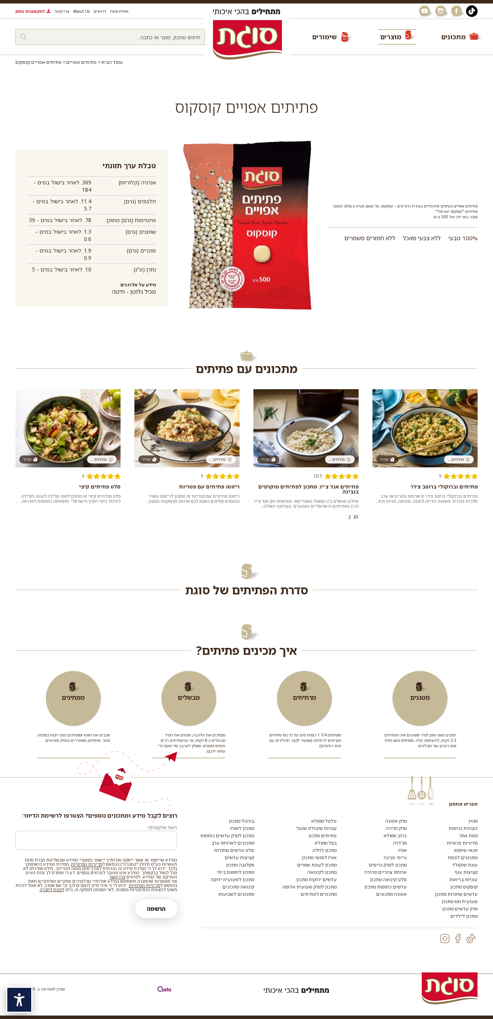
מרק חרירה (396, 828)
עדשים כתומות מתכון (385, 886)
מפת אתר (468, 835)
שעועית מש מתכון (460, 901)
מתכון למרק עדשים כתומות (227, 835)
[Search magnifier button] (23, 37)
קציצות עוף (466, 872)
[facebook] (457, 938)
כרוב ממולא (395, 835)
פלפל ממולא (324, 821)
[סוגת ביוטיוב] (425, 11)
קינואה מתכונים (238, 886)
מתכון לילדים (464, 916)
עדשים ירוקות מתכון (316, 879)
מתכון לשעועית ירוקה (232, 879)
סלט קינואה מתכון (388, 879)
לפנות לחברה (52, 889)
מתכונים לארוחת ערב (232, 843)
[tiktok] (471, 938)
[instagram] (444, 938)
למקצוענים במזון (30, 11)
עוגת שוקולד (465, 865)
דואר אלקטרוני (162, 827)
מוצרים (390, 36)
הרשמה (156, 908)
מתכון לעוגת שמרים (317, 865)
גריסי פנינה (395, 857)
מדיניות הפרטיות (86, 864)
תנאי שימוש (466, 850)
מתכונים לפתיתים (319, 894)
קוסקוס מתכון (464, 886)
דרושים (100, 11)
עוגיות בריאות (463, 879)
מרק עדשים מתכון (460, 908)
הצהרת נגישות (463, 828)
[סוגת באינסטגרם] (441, 11)
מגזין (473, 821)
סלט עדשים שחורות (234, 850)
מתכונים (453, 36)
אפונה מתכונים (391, 894)
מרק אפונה (396, 821)
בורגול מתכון (241, 821)
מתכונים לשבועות (236, 894)
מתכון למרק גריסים (388, 865)
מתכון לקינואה (322, 872)
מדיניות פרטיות (462, 843)
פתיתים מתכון (323, 835)
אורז (402, 850)
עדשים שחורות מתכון (456, 894)
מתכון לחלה (324, 850)
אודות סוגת (119, 11)
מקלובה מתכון (240, 865)
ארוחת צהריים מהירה (385, 872)
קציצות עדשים (239, 857)
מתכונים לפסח (463, 857)
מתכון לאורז (242, 828)
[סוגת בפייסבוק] (457, 11)
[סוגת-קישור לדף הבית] (247, 39)
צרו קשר (61, 11)
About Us (81, 11)
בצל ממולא (326, 843)
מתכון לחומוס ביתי (235, 872)
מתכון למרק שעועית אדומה (309, 886)
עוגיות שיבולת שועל (316, 828)
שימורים (324, 36)
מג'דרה (400, 843)
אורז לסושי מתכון (319, 857)
